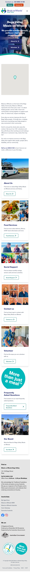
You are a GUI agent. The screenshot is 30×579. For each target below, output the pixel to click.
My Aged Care (5, 500)
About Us (14, 41)
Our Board (9, 449)
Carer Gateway (5, 508)
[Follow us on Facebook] (2, 515)
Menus (10, 5)
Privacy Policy (17, 568)
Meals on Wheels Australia (9, 505)
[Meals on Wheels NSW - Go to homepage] (12, 11)
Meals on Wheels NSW (8, 503)
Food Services (10, 236)
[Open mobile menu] (27, 11)
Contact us (9, 319)
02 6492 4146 (19, 2)
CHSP (26, 568)
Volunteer (14, 47)
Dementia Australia (6, 510)
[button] (15, 77)
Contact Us (19, 5)
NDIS (22, 568)
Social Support (10, 278)
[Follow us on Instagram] (6, 515)
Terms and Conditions (7, 568)
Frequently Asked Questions (11, 407)
